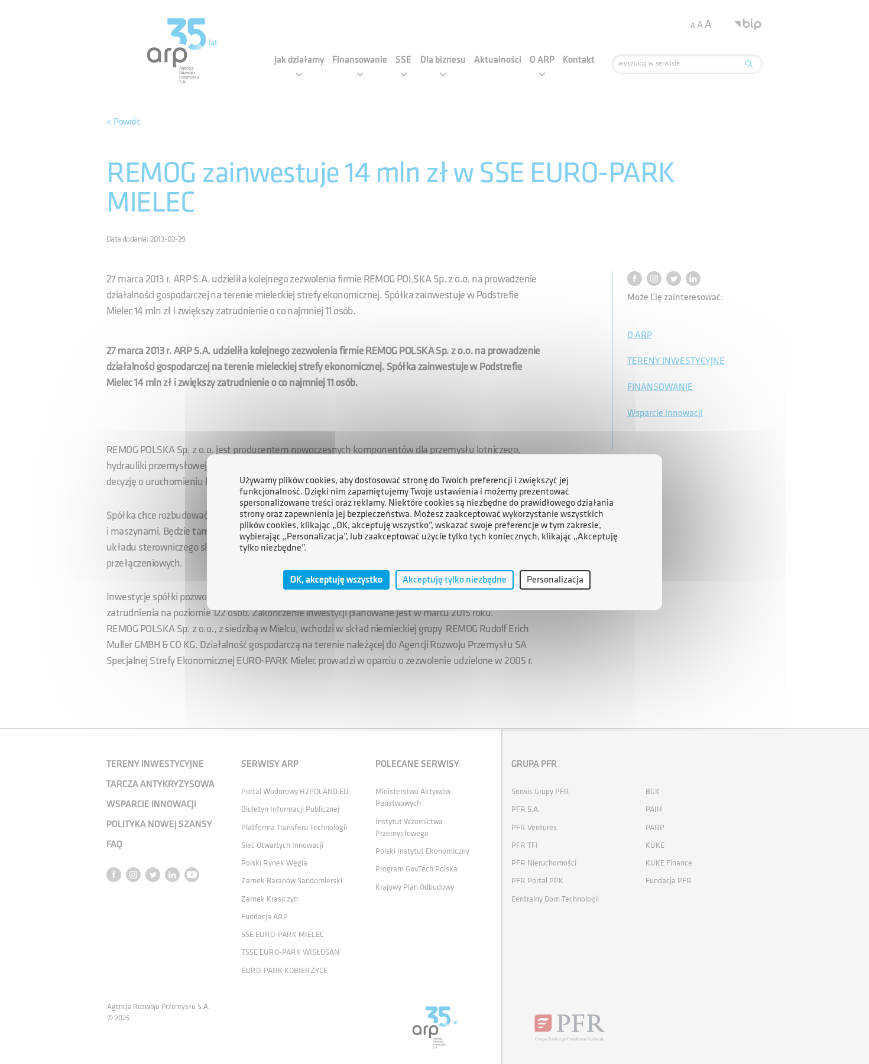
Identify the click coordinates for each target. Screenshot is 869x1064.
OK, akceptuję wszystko (336, 579)
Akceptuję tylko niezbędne (455, 579)
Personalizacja (555, 579)
